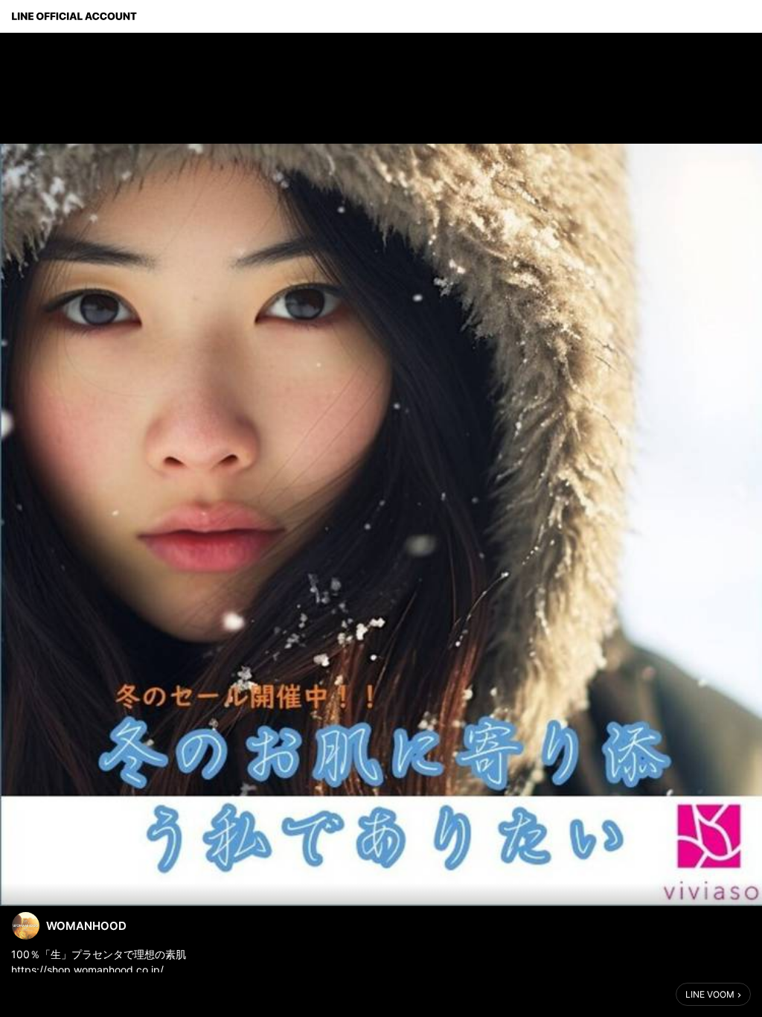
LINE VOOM (709, 994)
